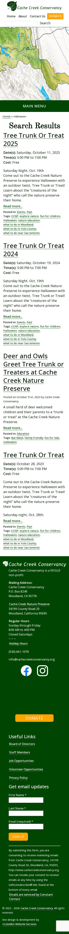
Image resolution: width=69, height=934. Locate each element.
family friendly (34, 438)
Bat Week (17, 438)
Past (29, 212)
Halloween (10, 220)
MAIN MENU (34, 106)
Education (23, 433)
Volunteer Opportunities (26, 769)
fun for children (50, 216)
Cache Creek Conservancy (37, 908)
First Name (17, 795)
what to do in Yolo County (19, 228)
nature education (29, 220)
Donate (55, 16)
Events (21, 212)
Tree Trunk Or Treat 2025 (33, 139)
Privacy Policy (18, 778)
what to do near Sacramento (21, 233)
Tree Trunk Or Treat (33, 455)
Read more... (12, 206)
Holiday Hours (18, 643)
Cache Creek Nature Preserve (29, 604)
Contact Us (37, 16)
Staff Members (19, 752)
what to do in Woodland (18, 224)
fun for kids (52, 438)
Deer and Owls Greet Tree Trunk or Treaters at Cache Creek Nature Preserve (33, 372)
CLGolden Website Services (19, 924)
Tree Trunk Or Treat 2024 (33, 250)
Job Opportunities (21, 761)
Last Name (17, 808)
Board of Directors (22, 744)
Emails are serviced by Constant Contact (31, 897)
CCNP (14, 216)
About (22, 16)
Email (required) (21, 822)
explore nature (29, 216)
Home (11, 16)
